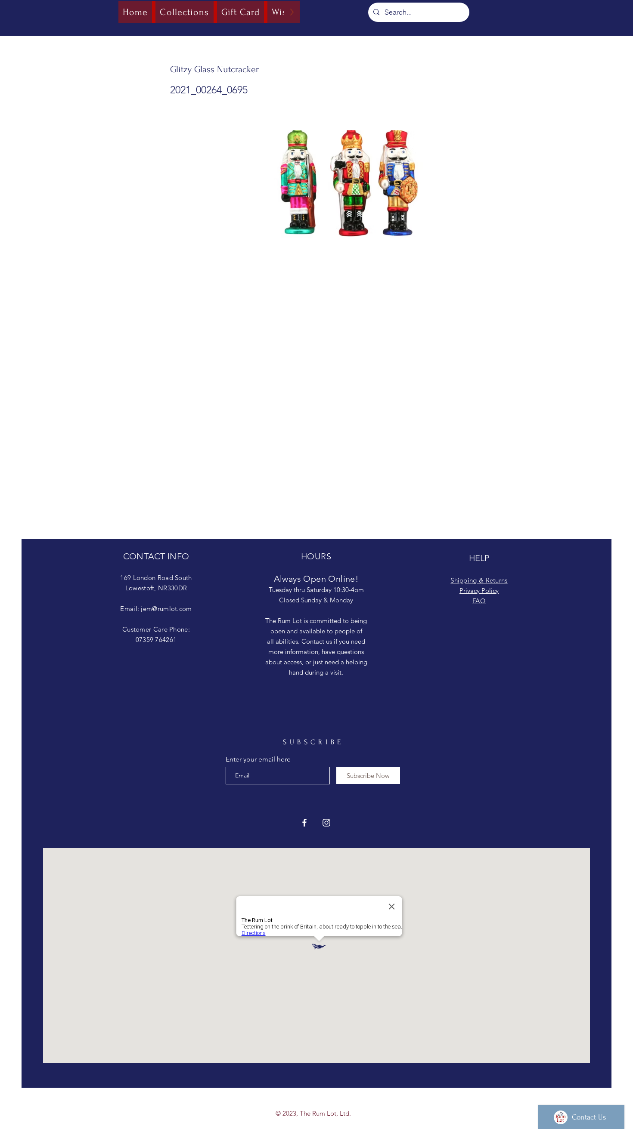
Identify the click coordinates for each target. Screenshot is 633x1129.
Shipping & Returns (478, 580)
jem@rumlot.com (166, 609)
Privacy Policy (479, 590)
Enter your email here (258, 759)
